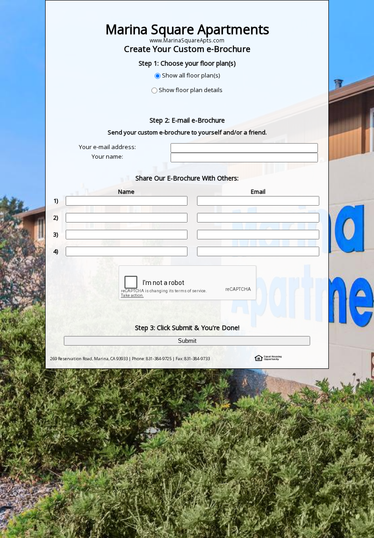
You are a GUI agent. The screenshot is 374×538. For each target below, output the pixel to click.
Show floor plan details (191, 90)
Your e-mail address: (107, 147)
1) (55, 201)
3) (55, 234)
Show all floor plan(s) (191, 75)
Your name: (107, 156)
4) (55, 251)
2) (55, 217)
